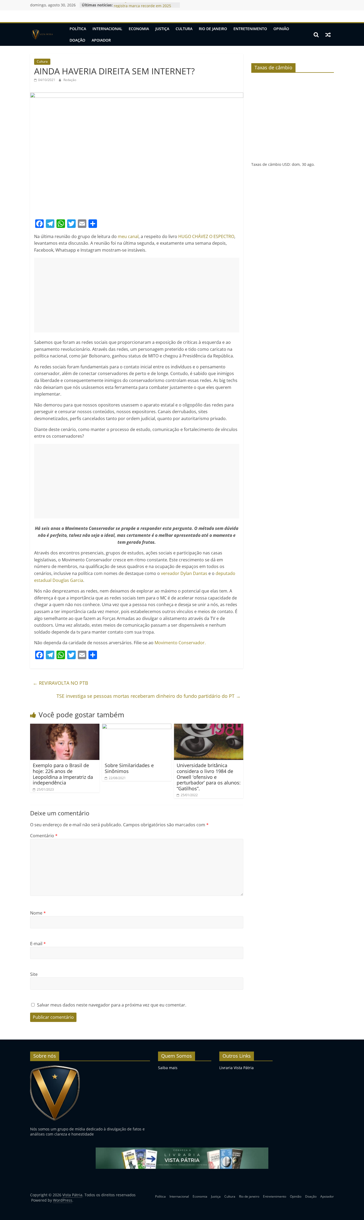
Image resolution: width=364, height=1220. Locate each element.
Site (34, 974)
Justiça (162, 28)
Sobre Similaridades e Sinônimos (129, 768)
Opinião (281, 28)
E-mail (38, 944)
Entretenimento (250, 28)
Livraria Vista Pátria (236, 1067)
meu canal (128, 236)
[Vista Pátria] (42, 34)
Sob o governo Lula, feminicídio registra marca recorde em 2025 (142, 7)
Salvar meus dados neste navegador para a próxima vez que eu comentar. (111, 1005)
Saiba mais (167, 1067)
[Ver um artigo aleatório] (328, 34)
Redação (69, 80)
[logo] (55, 1067)
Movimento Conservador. (180, 643)
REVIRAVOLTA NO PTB (60, 683)
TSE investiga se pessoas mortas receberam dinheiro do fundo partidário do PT (148, 696)
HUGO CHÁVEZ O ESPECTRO (206, 236)
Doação (77, 40)
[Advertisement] (136, 295)
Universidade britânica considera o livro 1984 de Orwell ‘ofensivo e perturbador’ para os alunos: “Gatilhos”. (209, 776)
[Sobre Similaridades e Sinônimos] (136, 727)
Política (78, 28)
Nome (38, 913)
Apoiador (101, 40)
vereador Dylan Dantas (184, 573)
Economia (139, 28)
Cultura (184, 28)
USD (286, 164)
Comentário (44, 836)
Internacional (107, 28)
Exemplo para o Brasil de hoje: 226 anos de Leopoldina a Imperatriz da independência (63, 774)
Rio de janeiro (213, 28)
